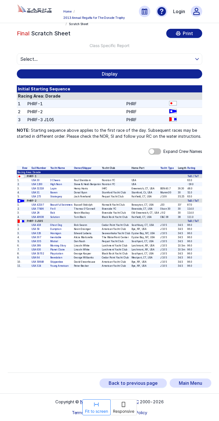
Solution (55, 217)
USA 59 (36, 229)
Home (67, 11)
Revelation (56, 257)
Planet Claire (57, 249)
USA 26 (36, 212)
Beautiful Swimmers (61, 204)
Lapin (53, 188)
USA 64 (36, 257)
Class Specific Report (109, 45)
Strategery (56, 196)
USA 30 (36, 180)
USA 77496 (38, 208)
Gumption (55, 229)
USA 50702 (38, 253)
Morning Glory (58, 245)
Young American (59, 265)
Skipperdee (56, 261)
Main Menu (190, 383)
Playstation (56, 253)
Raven (53, 192)
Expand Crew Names (182, 151)
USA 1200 (37, 184)
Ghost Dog (56, 225)
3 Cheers (55, 180)
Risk (52, 212)
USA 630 (36, 249)
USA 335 (36, 241)
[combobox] (107, 59)
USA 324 (36, 265)
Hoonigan (55, 233)
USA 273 (36, 196)
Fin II (52, 208)
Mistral (54, 241)
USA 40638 (38, 217)
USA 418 (36, 225)
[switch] (155, 151)
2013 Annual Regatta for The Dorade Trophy (94, 17)
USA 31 (36, 192)
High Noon (56, 184)
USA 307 (36, 237)
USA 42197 (38, 204)
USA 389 (36, 245)
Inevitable (55, 237)
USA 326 (36, 233)
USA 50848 (38, 261)
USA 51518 (38, 188)
